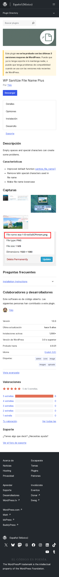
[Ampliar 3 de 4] (24, 219)
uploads (51, 364)
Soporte (10, 133)
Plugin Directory (10, 13)
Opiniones (11, 111)
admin (38, 359)
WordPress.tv (11, 500)
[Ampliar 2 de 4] (52, 198)
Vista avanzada (11, 372)
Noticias (7, 465)
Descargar (10, 93)
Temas (34, 465)
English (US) (50, 352)
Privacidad (8, 475)
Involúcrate (37, 485)
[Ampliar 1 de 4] (24, 198)
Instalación (11, 118)
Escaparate (37, 460)
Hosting (7, 470)
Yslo (9, 85)
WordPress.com (12, 509)
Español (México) (19, 537)
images (43, 364)
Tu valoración (10, 421)
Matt (7, 514)
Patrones (36, 475)
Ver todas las (49, 421)
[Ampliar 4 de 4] (52, 235)
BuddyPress (10, 524)
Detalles (10, 103)
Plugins (34, 470)
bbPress (8, 519)
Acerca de (8, 460)
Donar (35, 495)
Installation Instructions (15, 281)
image (52, 359)
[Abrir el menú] (54, 4)
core (45, 359)
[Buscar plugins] (33, 23)
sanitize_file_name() (45, 168)
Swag (35, 500)
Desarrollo (11, 126)
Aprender (7, 485)
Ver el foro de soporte (14, 442)
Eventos (35, 490)
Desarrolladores (11, 495)
